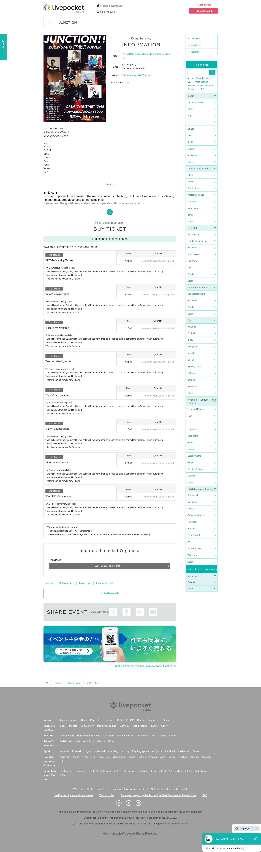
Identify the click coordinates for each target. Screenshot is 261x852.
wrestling (191, 353)
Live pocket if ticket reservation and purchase (64, 8)
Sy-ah (153, 54)
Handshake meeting (197, 241)
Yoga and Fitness (195, 409)
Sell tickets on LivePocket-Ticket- (169, 789)
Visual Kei (192, 155)
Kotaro (146, 54)
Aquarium (192, 429)
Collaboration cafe (196, 294)
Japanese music (195, 102)
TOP (46, 683)
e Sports (191, 373)
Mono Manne (193, 208)
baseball (191, 327)
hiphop (190, 129)
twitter (113, 612)
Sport (190, 320)
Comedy (200, 78)
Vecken (165, 54)
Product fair (193, 495)
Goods (190, 274)
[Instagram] (140, 803)
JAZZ (189, 135)
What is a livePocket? (111, 5)
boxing (190, 360)
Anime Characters (197, 287)
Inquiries (195, 52)
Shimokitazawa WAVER (133, 75)
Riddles (191, 85)
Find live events (108, 11)
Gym (189, 416)
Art (188, 542)
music (190, 95)
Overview (195, 38)
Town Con (192, 522)
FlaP (124, 58)
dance (190, 215)
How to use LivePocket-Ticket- (128, 789)
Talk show (192, 261)
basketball (192, 386)
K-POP (190, 142)
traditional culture (195, 195)
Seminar (191, 528)
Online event (66, 583)
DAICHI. (133, 54)
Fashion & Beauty (196, 469)
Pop (189, 115)
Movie (200, 85)
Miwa (140, 54)
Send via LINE (140, 612)
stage (190, 175)
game (190, 442)
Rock (189, 109)
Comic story (193, 188)
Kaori (159, 54)
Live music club (104, 583)
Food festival (193, 535)
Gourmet (209, 85)
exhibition (192, 247)
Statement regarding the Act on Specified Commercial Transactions (158, 795)
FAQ (204, 795)
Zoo (189, 422)
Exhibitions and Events (200, 489)
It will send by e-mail (153, 612)
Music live (193, 576)
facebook (126, 612)
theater (190, 181)
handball (191, 380)
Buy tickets (196, 45)
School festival (194, 548)
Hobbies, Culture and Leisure (50, 761)
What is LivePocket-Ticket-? (88, 789)
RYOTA (125, 54)
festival (190, 508)
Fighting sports (194, 366)
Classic (191, 149)
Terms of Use (106, 795)
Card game (192, 436)
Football (191, 333)
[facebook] (130, 803)
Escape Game (194, 456)
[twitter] (120, 803)
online (190, 78)
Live (189, 267)
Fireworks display (195, 515)
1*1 (202, 89)
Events (191, 582)
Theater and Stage (198, 168)
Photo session (201, 82)
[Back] (49, 22)
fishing (190, 449)
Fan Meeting (193, 234)
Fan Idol (192, 228)
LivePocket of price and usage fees (73, 795)
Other (190, 162)
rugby (190, 340)
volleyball (192, 346)
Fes (189, 122)
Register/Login (204, 10)
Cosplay (191, 89)
